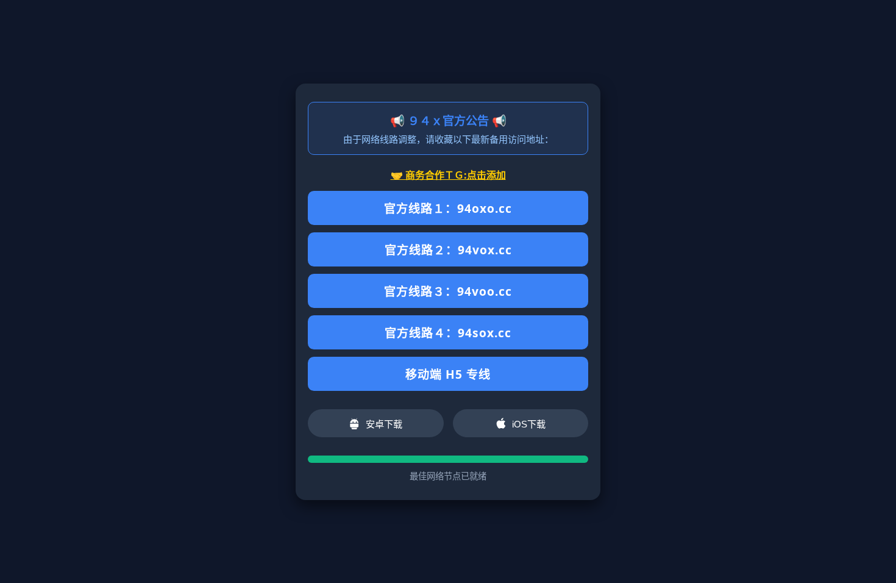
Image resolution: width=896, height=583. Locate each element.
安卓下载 (384, 424)
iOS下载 (529, 424)
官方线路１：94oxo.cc (448, 208)
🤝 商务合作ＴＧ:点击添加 (448, 175)
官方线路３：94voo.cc (448, 291)
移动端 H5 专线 (448, 374)
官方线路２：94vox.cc (448, 249)
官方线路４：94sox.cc (448, 332)
